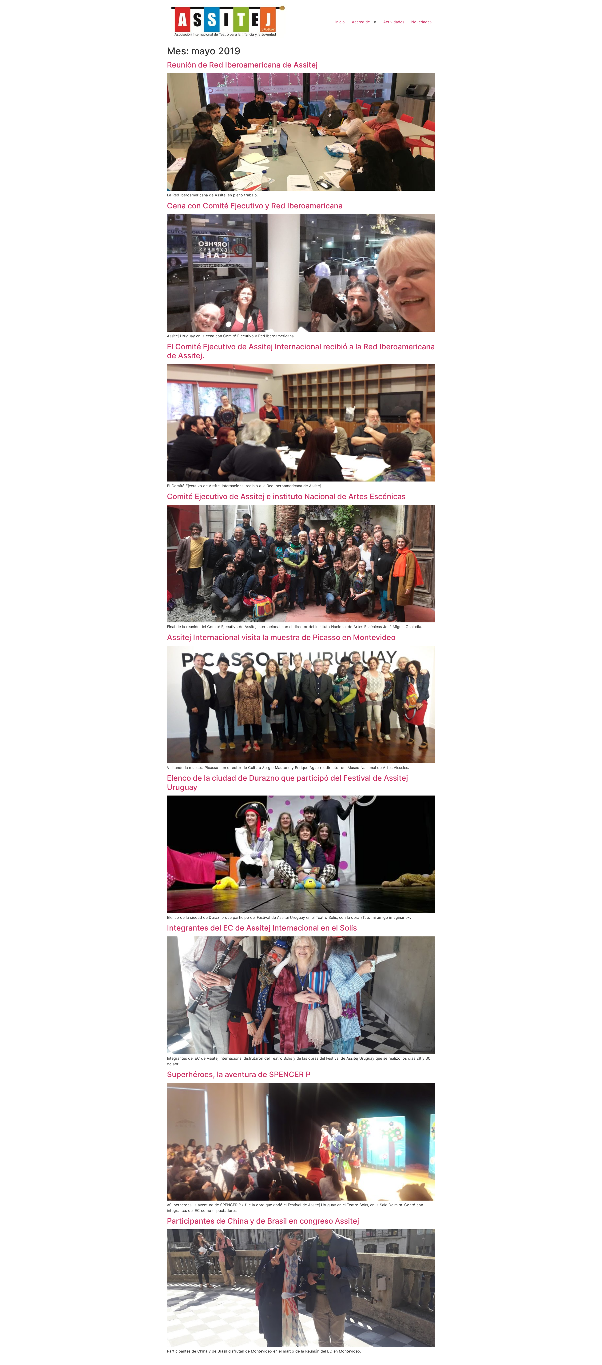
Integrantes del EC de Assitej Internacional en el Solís (262, 927)
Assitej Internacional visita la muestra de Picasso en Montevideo (281, 637)
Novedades (421, 22)
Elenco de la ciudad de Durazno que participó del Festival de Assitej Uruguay (287, 782)
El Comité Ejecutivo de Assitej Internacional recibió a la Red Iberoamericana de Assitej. (301, 351)
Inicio (340, 22)
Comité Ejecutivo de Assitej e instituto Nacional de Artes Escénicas (286, 496)
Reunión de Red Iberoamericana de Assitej (242, 64)
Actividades (393, 22)
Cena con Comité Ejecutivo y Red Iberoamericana (255, 205)
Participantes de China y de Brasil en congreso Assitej (263, 1221)
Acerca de (361, 22)
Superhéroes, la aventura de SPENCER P (238, 1074)
